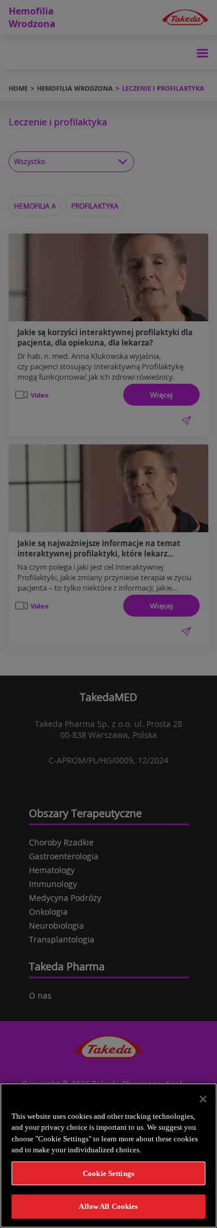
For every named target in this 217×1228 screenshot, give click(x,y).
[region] (108, 1155)
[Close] (203, 1099)
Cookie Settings (108, 1173)
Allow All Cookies (108, 1206)
